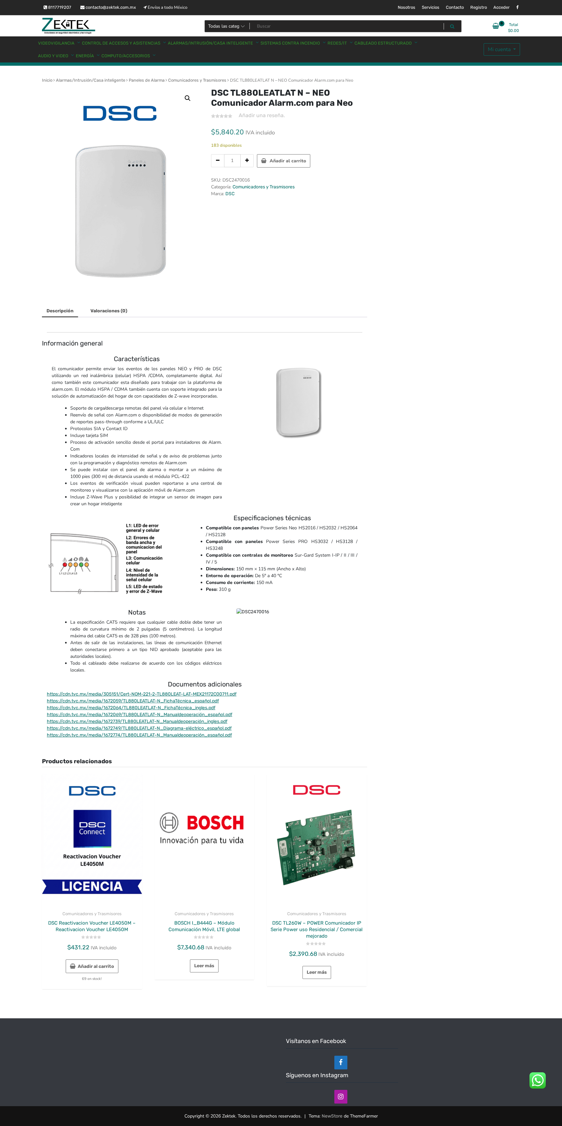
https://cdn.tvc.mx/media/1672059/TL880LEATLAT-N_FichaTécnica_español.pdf (133, 701)
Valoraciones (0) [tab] (108, 311)
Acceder (501, 7)
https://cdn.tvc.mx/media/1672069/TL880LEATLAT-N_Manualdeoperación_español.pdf (139, 714)
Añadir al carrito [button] (96, 966)
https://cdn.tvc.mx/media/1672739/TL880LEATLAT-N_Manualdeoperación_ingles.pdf (137, 721)
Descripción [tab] (60, 311)
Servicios (430, 7)
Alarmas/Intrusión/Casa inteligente (90, 80)
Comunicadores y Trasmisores (197, 80)
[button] (188, 98)
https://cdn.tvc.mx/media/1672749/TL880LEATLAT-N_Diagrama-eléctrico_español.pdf (139, 728)
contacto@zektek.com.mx (110, 7)
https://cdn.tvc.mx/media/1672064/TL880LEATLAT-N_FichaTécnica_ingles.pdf (131, 708)
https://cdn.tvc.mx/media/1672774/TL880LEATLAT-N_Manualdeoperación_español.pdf (139, 735)
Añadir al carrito (288, 161)
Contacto (455, 7)
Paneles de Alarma (147, 80)
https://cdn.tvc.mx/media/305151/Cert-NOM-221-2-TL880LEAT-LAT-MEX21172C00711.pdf (141, 694)
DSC (229, 194)
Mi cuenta (500, 49)
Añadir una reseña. (262, 115)
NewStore (332, 1116)
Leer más (204, 966)
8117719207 (59, 7)
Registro (478, 7)
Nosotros (406, 7)
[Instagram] (340, 1097)
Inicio (47, 80)
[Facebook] (340, 1062)
